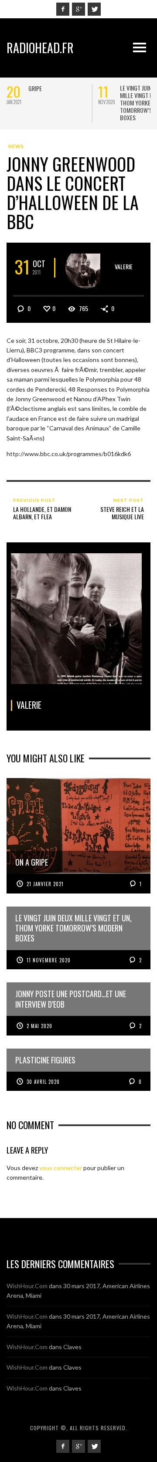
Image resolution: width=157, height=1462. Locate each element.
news (16, 146)
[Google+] (78, 9)
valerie (124, 266)
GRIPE (35, 88)
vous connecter (60, 1167)
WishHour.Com (27, 1285)
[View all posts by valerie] (86, 267)
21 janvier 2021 (45, 883)
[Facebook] (62, 9)
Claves (72, 1346)
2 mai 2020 (39, 1025)
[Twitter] (94, 9)
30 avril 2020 (43, 1081)
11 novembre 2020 (49, 960)
